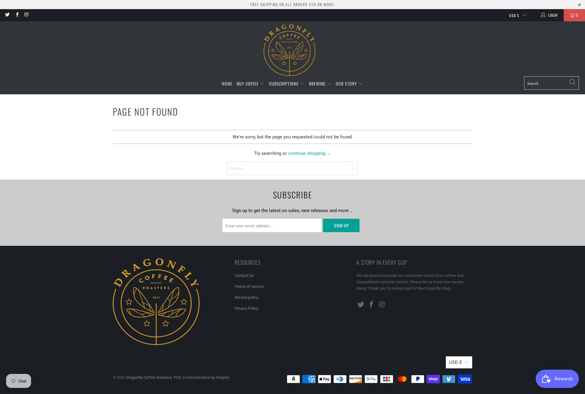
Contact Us (244, 275)
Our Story (347, 83)
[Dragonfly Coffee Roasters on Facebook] (16, 15)
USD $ (514, 15)
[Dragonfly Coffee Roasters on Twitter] (7, 15)
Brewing (318, 83)
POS (177, 377)
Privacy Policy (246, 308)
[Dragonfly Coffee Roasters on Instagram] (26, 15)
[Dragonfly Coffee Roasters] (289, 50)
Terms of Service (249, 286)
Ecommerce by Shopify (209, 377)
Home (227, 83)
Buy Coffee (248, 83)
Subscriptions (284, 83)
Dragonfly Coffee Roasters (149, 377)
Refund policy (246, 297)
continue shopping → (309, 153)
